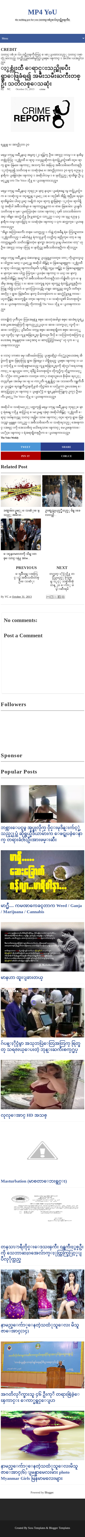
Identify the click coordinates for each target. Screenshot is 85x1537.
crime (42, 89)
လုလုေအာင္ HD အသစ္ (24, 1115)
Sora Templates (36, 1528)
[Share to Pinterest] (63, 597)
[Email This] (48, 597)
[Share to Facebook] (59, 597)
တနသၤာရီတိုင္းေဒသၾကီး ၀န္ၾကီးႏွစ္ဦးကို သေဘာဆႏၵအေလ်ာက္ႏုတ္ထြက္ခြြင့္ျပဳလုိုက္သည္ (42, 1253)
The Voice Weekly (10, 438)
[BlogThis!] (52, 597)
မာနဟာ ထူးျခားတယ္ (22, 977)
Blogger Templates (59, 1528)
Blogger (49, 1492)
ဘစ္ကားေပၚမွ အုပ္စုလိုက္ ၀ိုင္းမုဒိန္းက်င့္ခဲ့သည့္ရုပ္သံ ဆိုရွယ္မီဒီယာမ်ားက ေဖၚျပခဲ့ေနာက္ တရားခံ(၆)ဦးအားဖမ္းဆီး (41, 833)
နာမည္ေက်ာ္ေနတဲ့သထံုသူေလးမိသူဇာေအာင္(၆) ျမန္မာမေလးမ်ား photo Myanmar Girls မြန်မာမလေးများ (39, 1472)
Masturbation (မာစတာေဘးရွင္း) (34, 1181)
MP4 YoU (42, 12)
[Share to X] (56, 597)
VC (9, 89)
